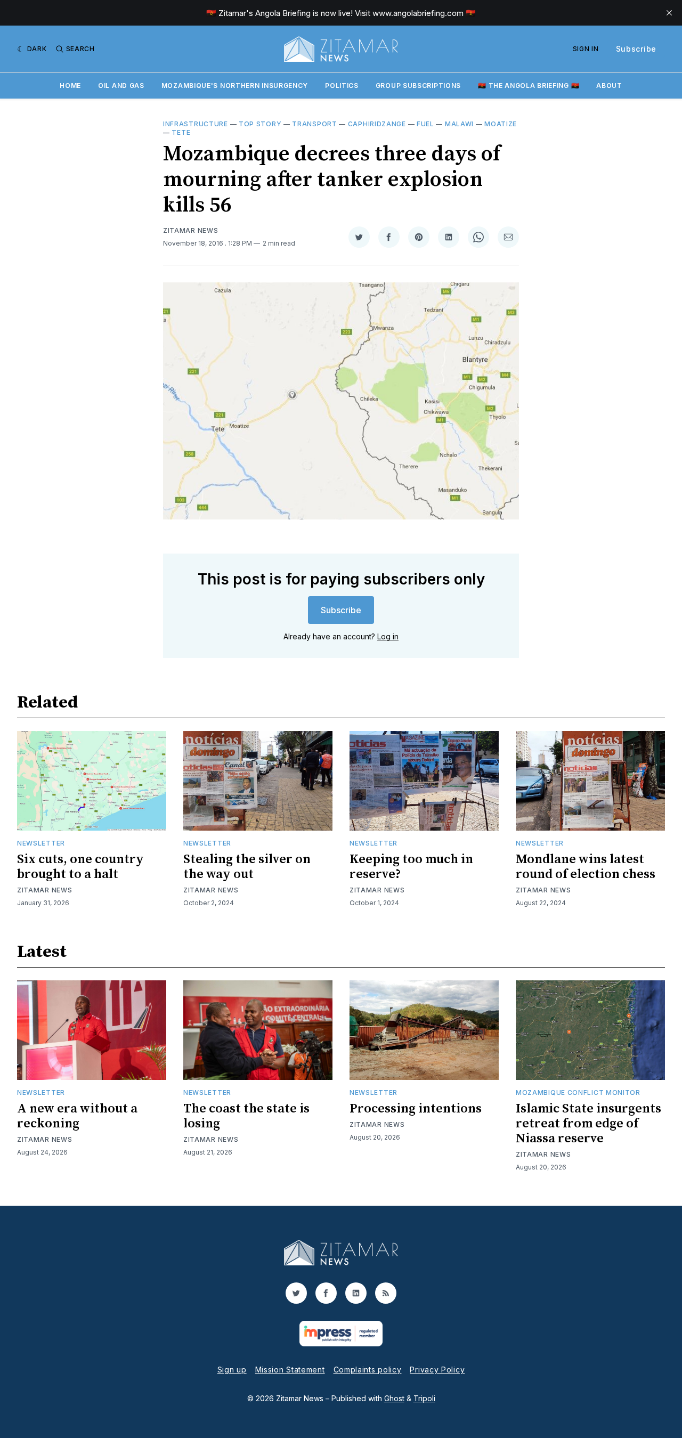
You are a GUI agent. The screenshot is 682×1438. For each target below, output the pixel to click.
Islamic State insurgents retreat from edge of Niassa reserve (588, 1124)
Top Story (260, 124)
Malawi (459, 124)
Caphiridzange (377, 124)
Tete (181, 132)
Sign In (586, 49)
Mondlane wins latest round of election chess (585, 866)
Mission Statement (290, 1369)
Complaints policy (368, 1369)
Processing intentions (416, 1109)
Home (70, 86)
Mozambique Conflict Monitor (578, 1092)
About (609, 86)
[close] (669, 12)
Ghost (394, 1398)
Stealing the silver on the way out (247, 866)
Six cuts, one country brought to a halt (80, 866)
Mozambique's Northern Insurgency (234, 86)
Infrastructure (195, 124)
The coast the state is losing (246, 1116)
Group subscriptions (418, 86)
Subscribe (636, 48)
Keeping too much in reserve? (411, 866)
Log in (388, 636)
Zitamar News (190, 230)
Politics (342, 86)
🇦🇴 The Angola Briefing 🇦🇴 (528, 86)
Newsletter (41, 843)
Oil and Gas (121, 86)
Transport (314, 124)
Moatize (500, 124)
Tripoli (424, 1398)
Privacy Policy (437, 1369)
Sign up (232, 1369)
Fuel (425, 124)
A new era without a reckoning (77, 1116)
